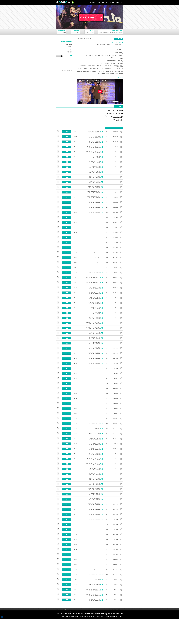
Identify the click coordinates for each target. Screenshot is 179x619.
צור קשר (57, 609)
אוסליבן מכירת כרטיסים (88, 616)
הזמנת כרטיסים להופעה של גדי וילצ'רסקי (64, 613)
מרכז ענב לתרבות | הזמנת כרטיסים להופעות (69, 614)
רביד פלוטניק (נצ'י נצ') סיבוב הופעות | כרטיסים (101, 613)
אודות (69, 609)
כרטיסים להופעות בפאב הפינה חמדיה (116, 617)
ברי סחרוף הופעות (90, 611)
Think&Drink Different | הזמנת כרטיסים (76, 616)
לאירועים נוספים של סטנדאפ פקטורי (84, 38)
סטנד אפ (112, 2)
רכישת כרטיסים (61, 611)
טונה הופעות (96, 611)
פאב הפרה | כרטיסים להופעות (117, 614)
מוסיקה (117, 2)
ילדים (107, 2)
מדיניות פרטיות (62, 609)
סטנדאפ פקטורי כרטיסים (93, 614)
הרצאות (98, 2)
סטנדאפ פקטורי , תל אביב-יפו (67, 70)
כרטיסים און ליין (112, 613)
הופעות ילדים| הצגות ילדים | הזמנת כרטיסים (101, 616)
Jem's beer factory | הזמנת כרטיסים (116, 616)
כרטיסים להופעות (119, 613)
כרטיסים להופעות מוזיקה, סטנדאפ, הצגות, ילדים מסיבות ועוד (75, 611)
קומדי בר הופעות (65, 616)
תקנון (66, 609)
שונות (93, 2)
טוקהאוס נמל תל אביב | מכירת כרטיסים (78, 613)
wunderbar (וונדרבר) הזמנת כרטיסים (104, 614)
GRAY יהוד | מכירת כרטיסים (83, 614)
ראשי (122, 2)
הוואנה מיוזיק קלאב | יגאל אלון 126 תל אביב (106, 611)
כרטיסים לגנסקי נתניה (119, 611)
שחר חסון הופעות (89, 613)
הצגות (103, 2)
